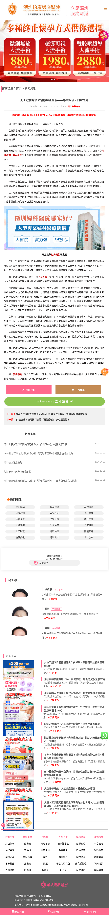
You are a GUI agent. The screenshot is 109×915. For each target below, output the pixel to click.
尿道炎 (27, 863)
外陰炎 (63, 870)
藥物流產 (20, 519)
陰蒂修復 (80, 857)
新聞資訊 (30, 88)
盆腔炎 (45, 870)
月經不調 (20, 513)
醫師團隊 (98, 870)
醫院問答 (98, 857)
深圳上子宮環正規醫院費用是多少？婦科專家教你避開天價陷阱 (36, 444)
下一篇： (11, 419)
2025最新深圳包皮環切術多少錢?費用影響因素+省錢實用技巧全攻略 (38, 453)
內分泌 (45, 837)
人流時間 (88, 525)
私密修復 (88, 507)
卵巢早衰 (63, 857)
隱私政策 (49, 900)
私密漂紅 (80, 870)
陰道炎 (27, 843)
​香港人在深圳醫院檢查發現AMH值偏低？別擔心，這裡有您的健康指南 (51, 414)
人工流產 (88, 537)
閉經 (45, 863)
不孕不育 (88, 519)
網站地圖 (83, 905)
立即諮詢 (43, 563)
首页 (18, 88)
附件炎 (27, 870)
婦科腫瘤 (54, 507)
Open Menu (105, 9)
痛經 (45, 857)
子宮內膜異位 (63, 863)
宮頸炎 (27, 850)
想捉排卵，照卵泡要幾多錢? (18, 471)
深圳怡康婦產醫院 (13, 462)
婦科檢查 (54, 531)
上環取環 (20, 531)
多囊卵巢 (63, 850)
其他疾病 (98, 837)
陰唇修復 (20, 537)
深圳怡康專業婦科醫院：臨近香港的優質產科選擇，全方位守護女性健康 (40, 480)
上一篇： (11, 414)
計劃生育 (9, 837)
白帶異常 (45, 850)
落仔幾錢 (88, 513)
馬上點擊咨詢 (74, 106)
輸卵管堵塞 (63, 843)
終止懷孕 (20, 507)
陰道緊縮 (20, 525)
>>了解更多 (51, 599)
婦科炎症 (54, 537)
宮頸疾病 (54, 513)
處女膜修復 (81, 863)
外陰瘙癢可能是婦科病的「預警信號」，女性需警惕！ (43, 419)
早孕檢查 (54, 525)
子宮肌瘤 (54, 519)
